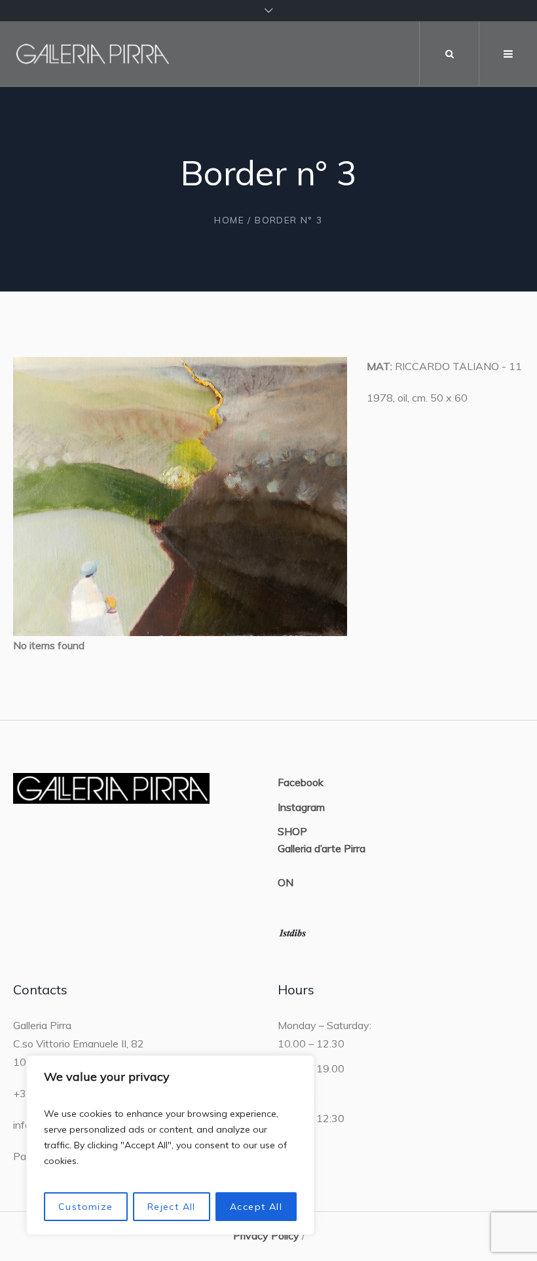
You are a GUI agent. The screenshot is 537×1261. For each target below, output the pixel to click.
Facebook (301, 782)
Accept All (256, 1207)
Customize (85, 1207)
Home (229, 220)
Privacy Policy (266, 1235)
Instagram (301, 807)
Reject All (171, 1207)
